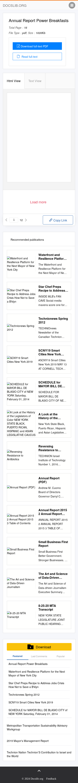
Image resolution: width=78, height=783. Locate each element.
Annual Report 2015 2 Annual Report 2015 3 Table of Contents (52, 512)
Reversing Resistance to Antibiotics (48, 448)
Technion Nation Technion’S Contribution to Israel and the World (39, 754)
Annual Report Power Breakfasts (28, 664)
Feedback (51, 778)
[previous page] (6, 220)
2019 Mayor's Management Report (28, 741)
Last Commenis (39, 656)
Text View (34, 81)
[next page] (26, 220)
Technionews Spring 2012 (53, 320)
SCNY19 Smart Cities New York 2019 (49, 352)
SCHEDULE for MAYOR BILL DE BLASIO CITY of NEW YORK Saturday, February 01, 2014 (52, 384)
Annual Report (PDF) (48, 480)
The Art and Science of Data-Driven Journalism (53, 575)
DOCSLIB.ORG (15, 5)
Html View (14, 81)
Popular (61, 656)
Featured (17, 656)
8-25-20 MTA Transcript (47, 607)
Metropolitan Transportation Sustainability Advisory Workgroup (37, 727)
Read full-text (29, 56)
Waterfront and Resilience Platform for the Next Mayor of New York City (52, 256)
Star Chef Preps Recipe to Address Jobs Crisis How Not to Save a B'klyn (53, 288)
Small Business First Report (53, 544)
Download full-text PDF (34, 46)
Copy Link (60, 220)
